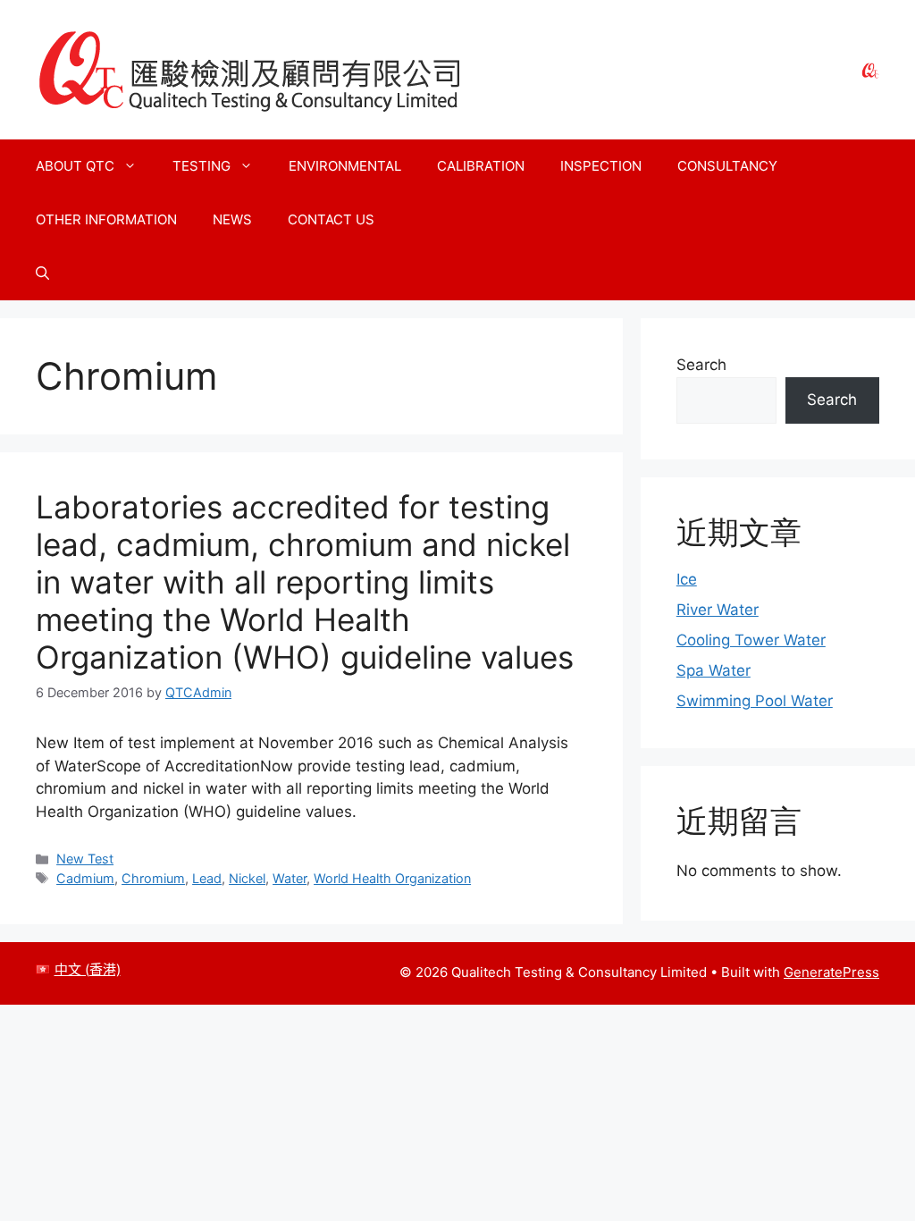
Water (289, 878)
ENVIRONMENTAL (345, 165)
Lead (207, 878)
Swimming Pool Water (754, 701)
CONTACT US (331, 219)
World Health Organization (392, 878)
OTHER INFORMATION (106, 219)
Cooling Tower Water (751, 640)
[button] (42, 273)
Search (701, 365)
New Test (84, 858)
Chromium (153, 878)
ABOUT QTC (75, 165)
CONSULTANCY (727, 165)
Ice (686, 579)
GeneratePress (831, 972)
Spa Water (713, 670)
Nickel (247, 878)
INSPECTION (601, 165)
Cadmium (85, 878)
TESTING (201, 165)
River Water (717, 610)
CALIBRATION (481, 165)
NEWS (232, 219)
